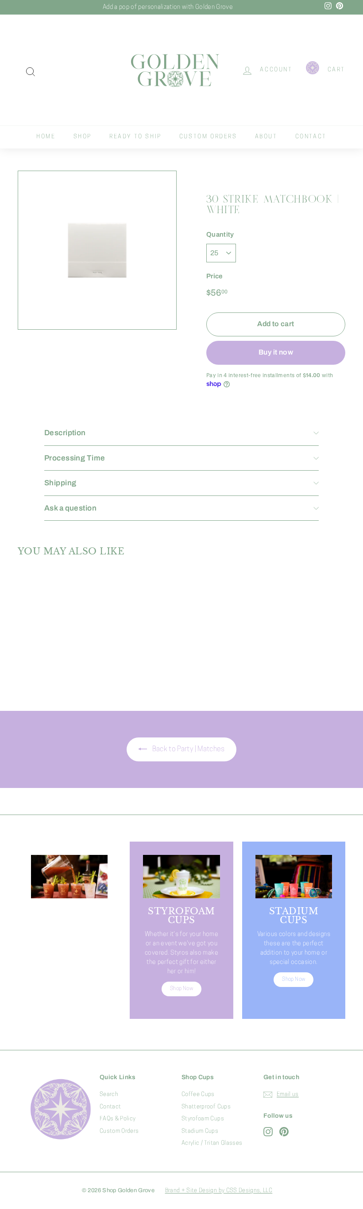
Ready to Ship (135, 137)
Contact (311, 137)
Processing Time (74, 458)
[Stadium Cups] (293, 876)
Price (214, 276)
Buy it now (276, 352)
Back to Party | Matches (187, 749)
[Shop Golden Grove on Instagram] (268, 1131)
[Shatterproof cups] (69, 876)
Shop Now (69, 998)
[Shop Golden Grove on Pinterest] (284, 1131)
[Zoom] (97, 250)
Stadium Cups (200, 1131)
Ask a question (70, 508)
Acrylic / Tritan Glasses (212, 1143)
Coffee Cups (198, 1094)
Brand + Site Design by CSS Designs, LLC (219, 1190)
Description (65, 433)
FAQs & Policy (118, 1119)
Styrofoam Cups (203, 1119)
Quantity (220, 234)
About (266, 137)
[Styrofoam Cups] (181, 876)
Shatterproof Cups (206, 1107)
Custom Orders (208, 137)
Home (45, 137)
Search (109, 1094)
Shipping (60, 483)
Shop (82, 137)
